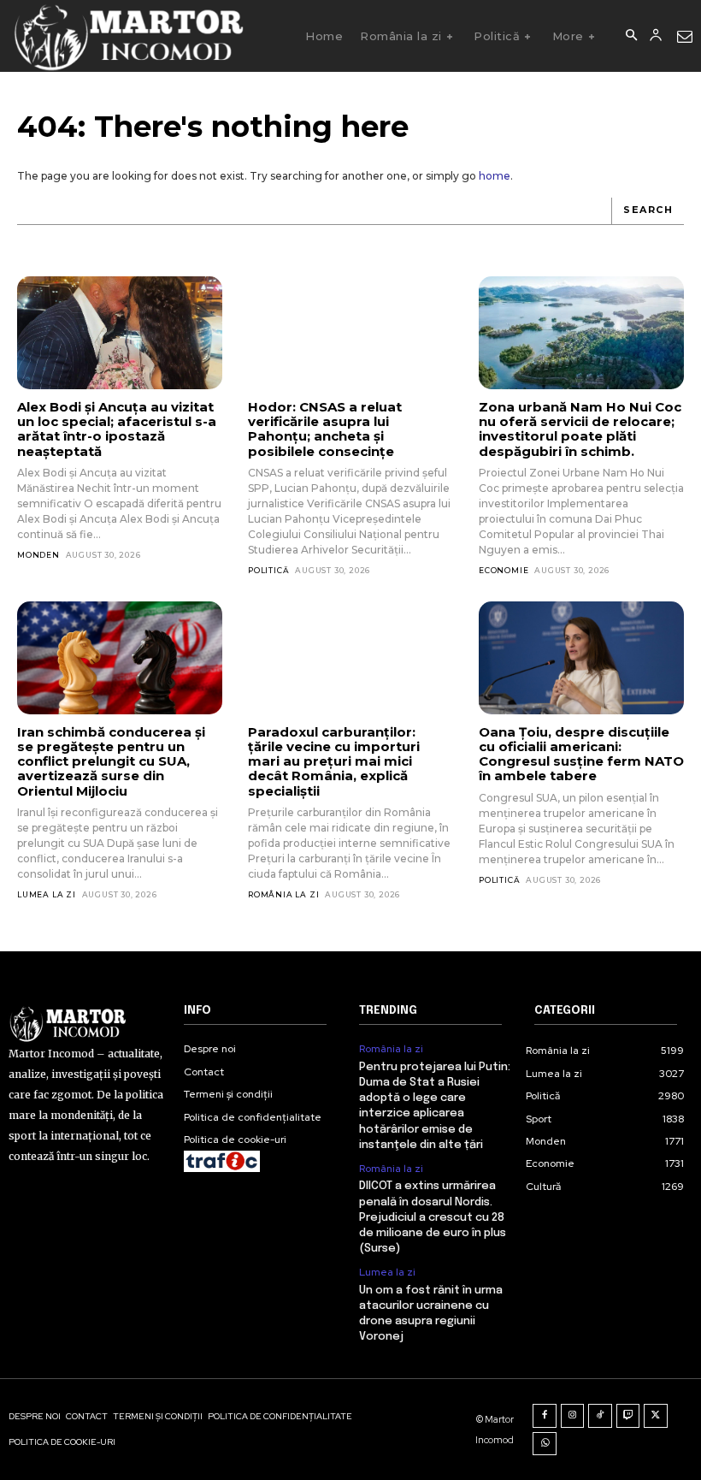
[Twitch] (628, 1416)
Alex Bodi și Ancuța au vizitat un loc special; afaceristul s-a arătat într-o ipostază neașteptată (116, 429)
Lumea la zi (46, 894)
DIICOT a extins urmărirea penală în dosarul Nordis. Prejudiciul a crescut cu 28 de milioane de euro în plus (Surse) (432, 1217)
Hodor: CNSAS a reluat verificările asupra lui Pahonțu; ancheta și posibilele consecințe (325, 429)
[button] (631, 36)
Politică (268, 570)
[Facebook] (545, 1416)
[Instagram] (573, 1416)
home (494, 175)
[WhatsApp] (545, 1444)
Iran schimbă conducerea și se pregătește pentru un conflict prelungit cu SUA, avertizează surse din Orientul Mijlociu (111, 761)
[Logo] (128, 36)
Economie (503, 570)
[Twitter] (656, 1416)
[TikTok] (600, 1416)
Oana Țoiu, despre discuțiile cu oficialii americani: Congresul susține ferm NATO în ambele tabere (581, 754)
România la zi (283, 894)
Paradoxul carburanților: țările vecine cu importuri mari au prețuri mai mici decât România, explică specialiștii (334, 761)
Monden (38, 554)
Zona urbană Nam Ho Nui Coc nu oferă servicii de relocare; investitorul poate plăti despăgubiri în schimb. (580, 429)
